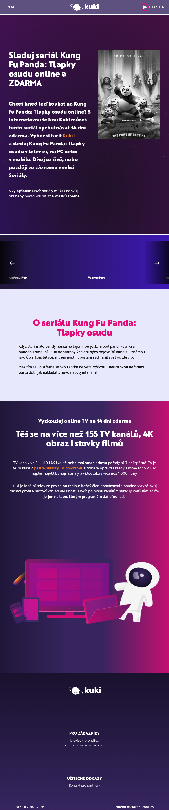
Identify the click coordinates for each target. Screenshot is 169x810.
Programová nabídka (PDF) (85, 745)
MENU (10, 7)
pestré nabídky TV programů (58, 468)
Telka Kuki (157, 7)
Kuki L (70, 135)
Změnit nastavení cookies (134, 807)
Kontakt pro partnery (84, 785)
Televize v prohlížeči (84, 740)
